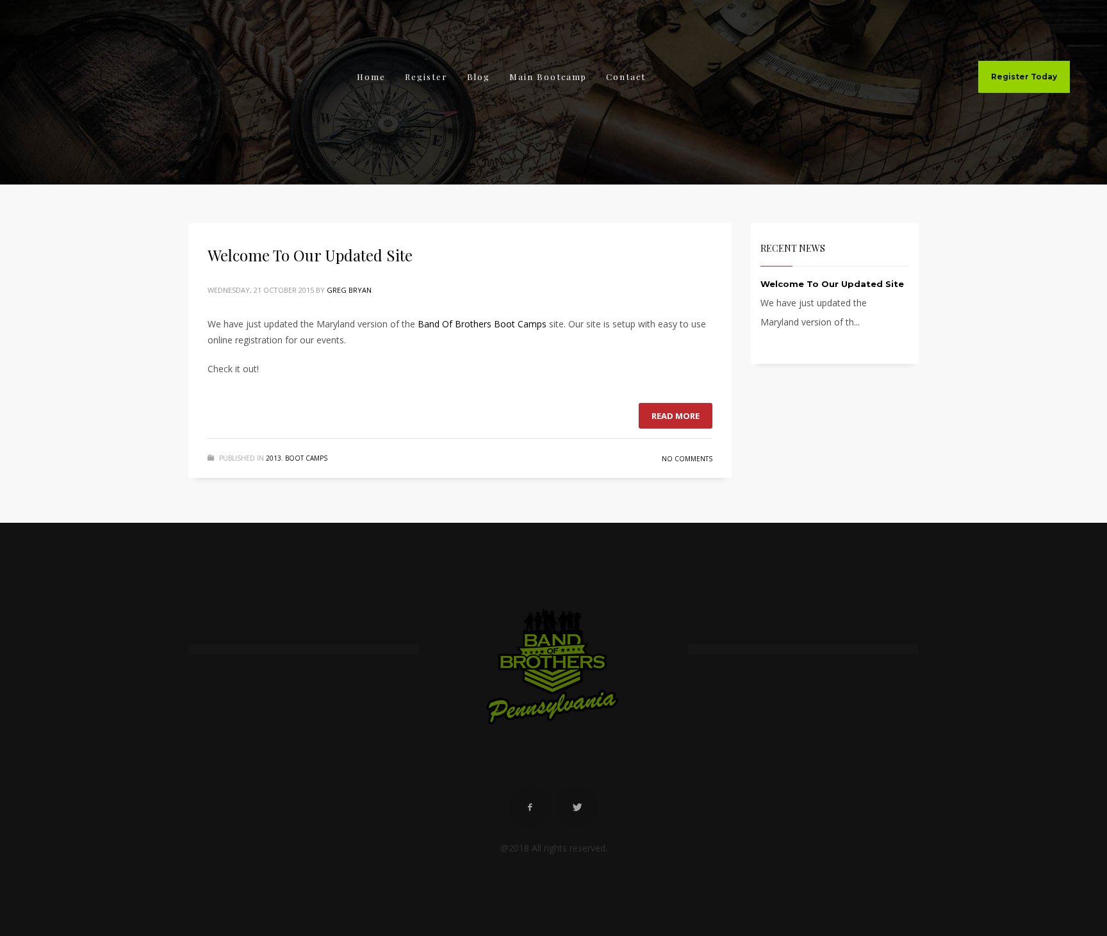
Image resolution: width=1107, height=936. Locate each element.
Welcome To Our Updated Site (310, 255)
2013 (273, 458)
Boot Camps (306, 458)
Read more (676, 416)
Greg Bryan (349, 290)
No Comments (687, 458)
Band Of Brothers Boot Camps (482, 324)
